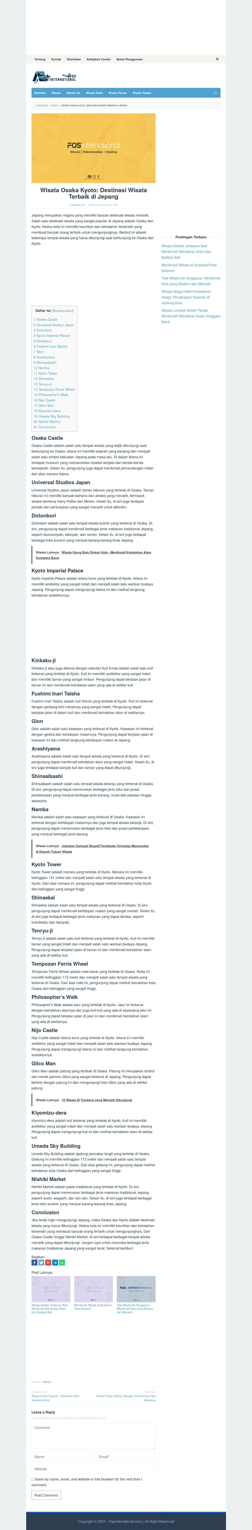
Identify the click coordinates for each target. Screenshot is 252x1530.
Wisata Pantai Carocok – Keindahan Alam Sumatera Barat (55, 1396)
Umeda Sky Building (52, 416)
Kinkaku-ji (43, 340)
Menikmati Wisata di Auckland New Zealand (92, 1307)
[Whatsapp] (62, 1263)
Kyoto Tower (45, 373)
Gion (39, 351)
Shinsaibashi (45, 362)
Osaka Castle (45, 319)
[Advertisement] (126, 27)
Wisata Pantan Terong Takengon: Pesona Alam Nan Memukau (126, 1396)
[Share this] (34, 1263)
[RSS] (217, 59)
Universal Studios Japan (54, 324)
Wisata (47, 1382)
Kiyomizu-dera (47, 410)
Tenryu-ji (43, 383)
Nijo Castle (44, 400)
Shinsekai (44, 378)
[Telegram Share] (55, 1263)
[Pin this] (48, 1263)
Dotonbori (43, 330)
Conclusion (45, 426)
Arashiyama (44, 356)
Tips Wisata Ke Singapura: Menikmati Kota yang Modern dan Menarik (135, 1308)
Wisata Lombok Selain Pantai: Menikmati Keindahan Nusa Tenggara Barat (190, 316)
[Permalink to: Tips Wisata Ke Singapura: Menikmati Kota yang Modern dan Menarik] (136, 1289)
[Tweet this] (41, 1263)
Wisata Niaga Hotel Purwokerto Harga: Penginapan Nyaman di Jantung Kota (186, 297)
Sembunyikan (63, 310)
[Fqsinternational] (54, 76)
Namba (42, 367)
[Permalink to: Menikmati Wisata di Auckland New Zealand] (93, 1289)
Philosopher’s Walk (51, 394)
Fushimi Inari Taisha (50, 346)
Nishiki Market (47, 421)
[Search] (215, 93)
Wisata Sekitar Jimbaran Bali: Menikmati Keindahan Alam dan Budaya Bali (50, 1308)
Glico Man (44, 405)
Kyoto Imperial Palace (52, 335)
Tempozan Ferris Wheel (54, 389)
